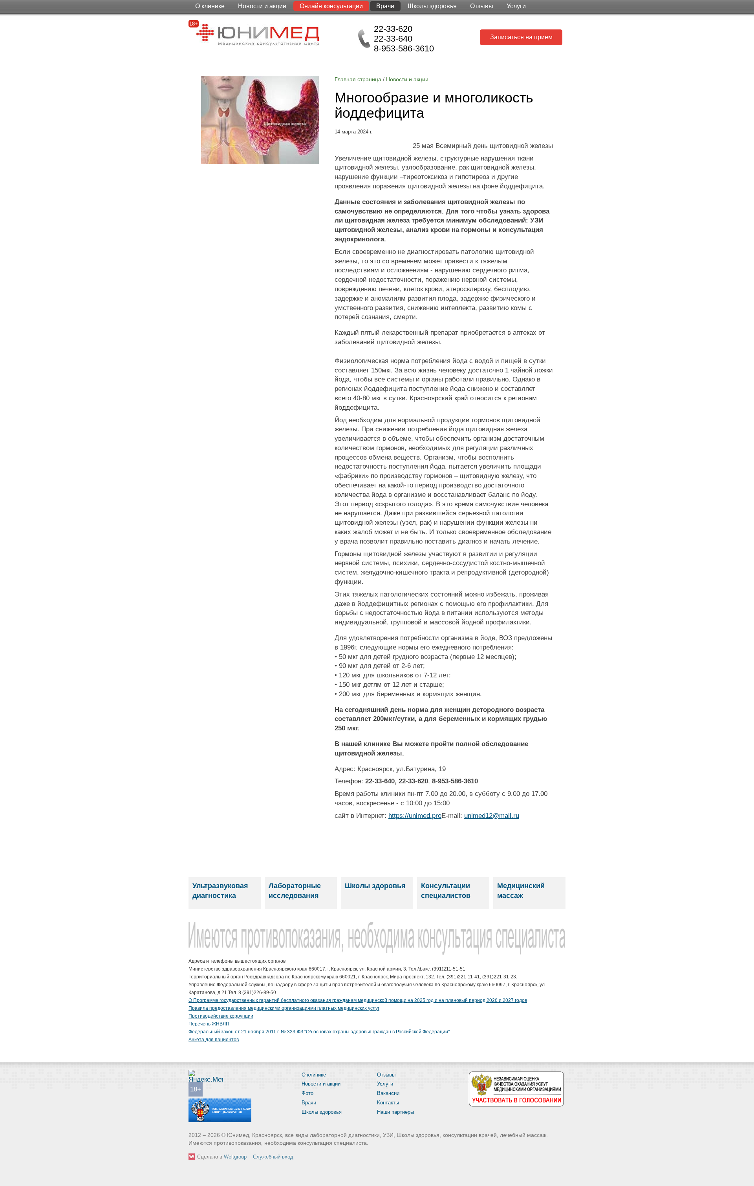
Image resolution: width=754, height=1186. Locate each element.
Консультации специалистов (445, 891)
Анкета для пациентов (213, 1039)
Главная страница (358, 79)
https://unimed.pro (414, 815)
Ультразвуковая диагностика (220, 891)
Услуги (516, 6)
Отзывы (481, 6)
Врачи (385, 6)
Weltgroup (235, 1157)
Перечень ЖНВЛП (208, 1024)
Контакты (388, 1103)
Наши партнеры (395, 1112)
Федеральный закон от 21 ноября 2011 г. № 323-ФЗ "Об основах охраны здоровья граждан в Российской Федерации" (319, 1032)
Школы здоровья (432, 6)
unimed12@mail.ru (491, 815)
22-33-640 (393, 39)
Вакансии (388, 1093)
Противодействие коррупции (220, 1016)
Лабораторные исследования (295, 891)
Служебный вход (273, 1157)
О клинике (210, 6)
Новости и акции (262, 6)
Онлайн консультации (331, 6)
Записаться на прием (521, 37)
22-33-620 (393, 29)
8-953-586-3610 (404, 48)
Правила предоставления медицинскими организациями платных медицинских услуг (283, 1008)
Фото (307, 1093)
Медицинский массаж (521, 891)
